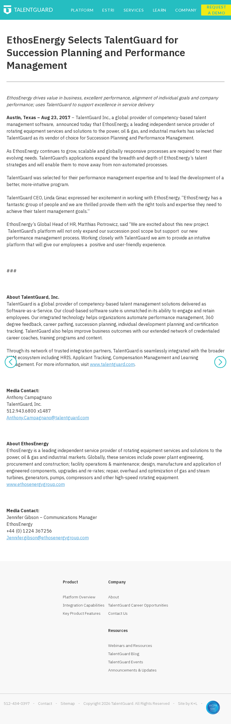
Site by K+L (187, 703)
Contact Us (118, 613)
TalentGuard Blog (123, 653)
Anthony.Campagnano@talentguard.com (47, 417)
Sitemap (68, 703)
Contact (45, 703)
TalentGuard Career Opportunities (138, 605)
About (113, 596)
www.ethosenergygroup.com (35, 484)
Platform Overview (79, 596)
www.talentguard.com (112, 364)
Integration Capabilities (84, 605)
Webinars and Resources (130, 645)
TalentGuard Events (125, 661)
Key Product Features (82, 613)
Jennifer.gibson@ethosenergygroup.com (47, 537)
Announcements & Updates (132, 670)
